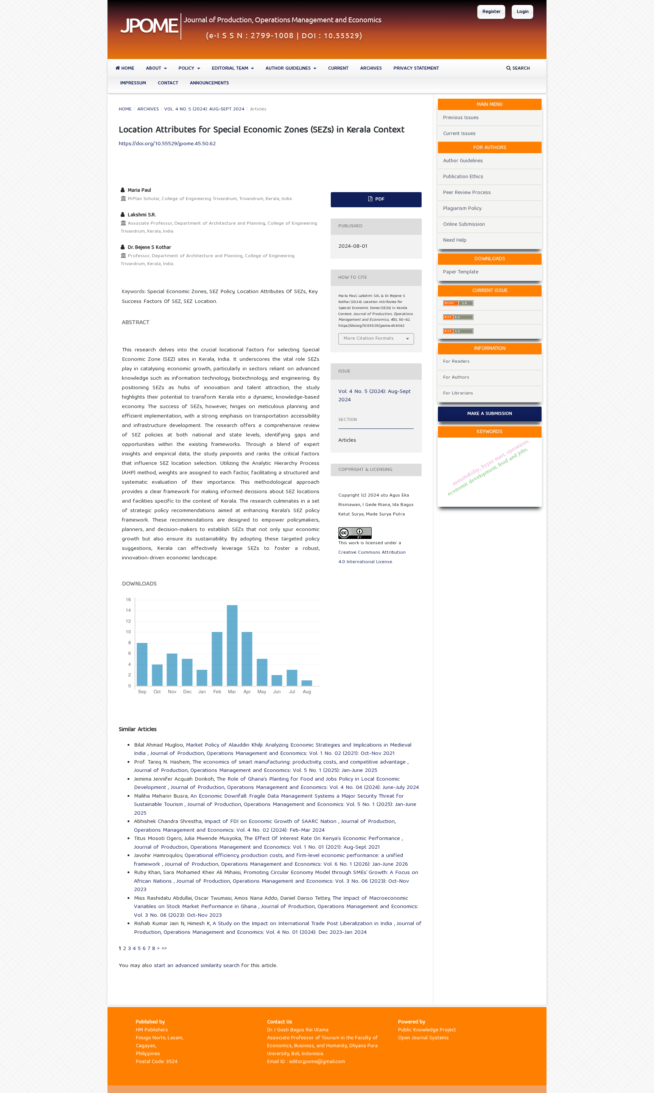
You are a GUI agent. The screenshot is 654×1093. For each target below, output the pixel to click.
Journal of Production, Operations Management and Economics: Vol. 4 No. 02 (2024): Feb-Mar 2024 (265, 826)
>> (164, 949)
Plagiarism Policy (462, 208)
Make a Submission (489, 414)
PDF (379, 199)
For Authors (456, 377)
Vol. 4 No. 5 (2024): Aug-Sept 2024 (204, 109)
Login (523, 12)
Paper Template (460, 272)
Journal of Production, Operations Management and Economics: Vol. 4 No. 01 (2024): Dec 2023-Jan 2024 (278, 928)
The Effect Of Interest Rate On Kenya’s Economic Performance (323, 839)
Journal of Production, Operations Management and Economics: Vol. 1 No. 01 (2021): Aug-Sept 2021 (257, 847)
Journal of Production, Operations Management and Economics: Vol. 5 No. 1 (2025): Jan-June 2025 (255, 771)
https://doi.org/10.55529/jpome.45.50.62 (167, 144)
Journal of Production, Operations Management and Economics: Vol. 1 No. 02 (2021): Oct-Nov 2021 (272, 754)
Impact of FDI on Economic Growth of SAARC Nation (271, 822)
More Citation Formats (369, 338)
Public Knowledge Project (427, 1030)
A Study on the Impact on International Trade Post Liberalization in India (303, 924)
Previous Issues (461, 118)
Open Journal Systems (423, 1038)
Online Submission (464, 224)
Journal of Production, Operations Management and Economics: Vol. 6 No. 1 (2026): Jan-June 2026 (286, 864)
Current (338, 68)
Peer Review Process (467, 192)
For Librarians (458, 393)
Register (492, 12)
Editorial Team (231, 68)
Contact (168, 83)
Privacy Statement (416, 68)
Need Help (455, 240)
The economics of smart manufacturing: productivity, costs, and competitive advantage (300, 762)
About (154, 68)
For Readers (456, 361)
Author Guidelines (289, 68)
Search (520, 68)
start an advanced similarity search (197, 966)
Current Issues (459, 133)
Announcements (209, 83)
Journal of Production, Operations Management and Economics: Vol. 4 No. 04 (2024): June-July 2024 (295, 788)
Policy (187, 68)
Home (127, 68)
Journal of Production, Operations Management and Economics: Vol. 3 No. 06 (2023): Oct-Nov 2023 (271, 886)
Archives (371, 68)
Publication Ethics (463, 177)
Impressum (133, 83)
